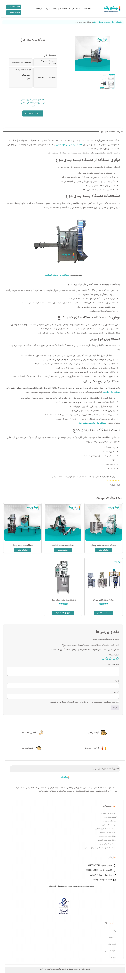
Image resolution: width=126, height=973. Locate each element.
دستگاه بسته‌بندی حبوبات (107, 836)
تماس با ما (47, 8)
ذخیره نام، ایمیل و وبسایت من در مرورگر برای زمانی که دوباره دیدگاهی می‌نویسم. (83, 702)
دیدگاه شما (113, 665)
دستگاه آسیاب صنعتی (108, 813)
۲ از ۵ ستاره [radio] (113, 658)
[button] (33, 103)
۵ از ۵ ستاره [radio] (103, 658)
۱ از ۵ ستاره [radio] (117, 658)
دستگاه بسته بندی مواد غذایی (69, 144)
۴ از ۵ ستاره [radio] (106, 658)
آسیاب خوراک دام (110, 817)
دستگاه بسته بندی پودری (107, 844)
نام (117, 681)
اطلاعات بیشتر (103, 550)
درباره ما (39, 8)
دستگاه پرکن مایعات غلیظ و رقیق (92, 423)
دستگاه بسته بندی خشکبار (107, 840)
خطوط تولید (76, 8)
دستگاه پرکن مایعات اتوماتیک (56, 275)
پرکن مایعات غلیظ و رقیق (103, 22)
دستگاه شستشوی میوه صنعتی (105, 828)
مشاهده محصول (103, 612)
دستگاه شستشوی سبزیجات (107, 832)
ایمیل (115, 691)
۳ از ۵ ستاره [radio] (110, 658)
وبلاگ (55, 8)
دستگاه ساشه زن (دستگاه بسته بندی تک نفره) (100, 847)
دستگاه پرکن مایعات (111, 392)
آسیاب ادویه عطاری (109, 821)
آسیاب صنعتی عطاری (109, 825)
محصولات (87, 8)
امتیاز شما (114, 655)
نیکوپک (119, 22)
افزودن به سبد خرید (63, 612)
